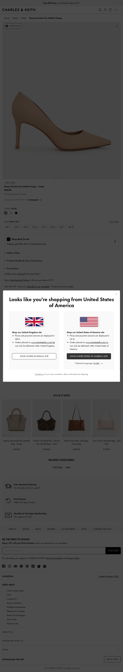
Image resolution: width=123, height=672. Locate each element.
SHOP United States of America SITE (89, 356)
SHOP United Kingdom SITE (34, 356)
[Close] (116, 294)
